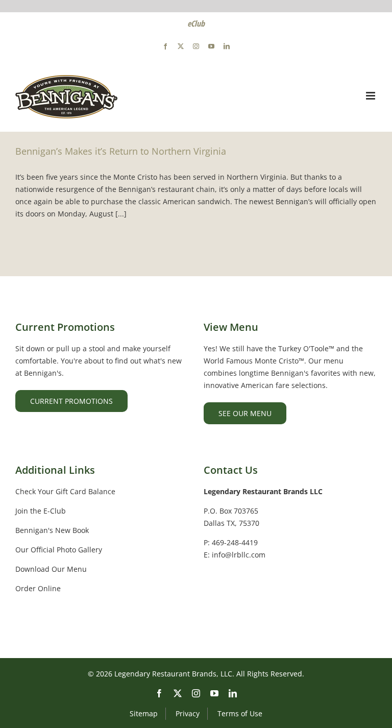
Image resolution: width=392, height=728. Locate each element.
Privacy (188, 713)
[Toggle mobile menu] (371, 95)
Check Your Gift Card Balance (65, 491)
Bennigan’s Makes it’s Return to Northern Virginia (120, 151)
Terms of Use (239, 713)
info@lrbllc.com (238, 555)
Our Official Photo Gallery (58, 549)
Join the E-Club (40, 511)
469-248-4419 (235, 542)
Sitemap (144, 713)
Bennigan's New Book (52, 530)
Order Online (38, 588)
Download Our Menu (51, 569)
